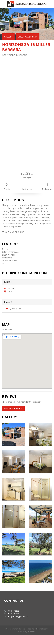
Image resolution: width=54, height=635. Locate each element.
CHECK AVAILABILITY (27, 36)
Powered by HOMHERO (27, 631)
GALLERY (8, 36)
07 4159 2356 (13, 611)
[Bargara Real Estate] (27, 4)
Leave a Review (13, 408)
